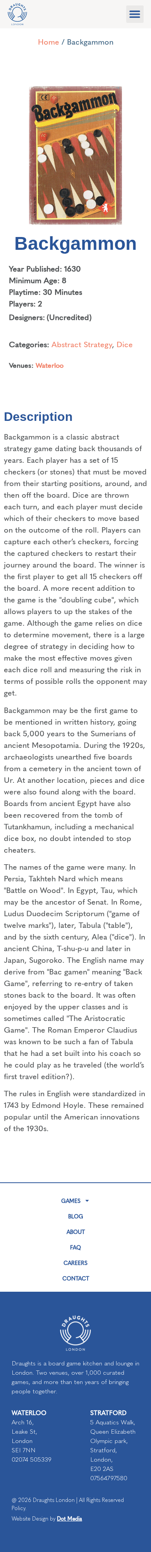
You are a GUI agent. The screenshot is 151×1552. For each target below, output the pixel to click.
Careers (75, 1263)
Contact (75, 1278)
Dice (125, 344)
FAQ (75, 1247)
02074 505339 (31, 1459)
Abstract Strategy (81, 344)
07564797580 (108, 1478)
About (76, 1231)
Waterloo (49, 365)
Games (71, 1200)
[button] (135, 14)
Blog (75, 1216)
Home (48, 41)
